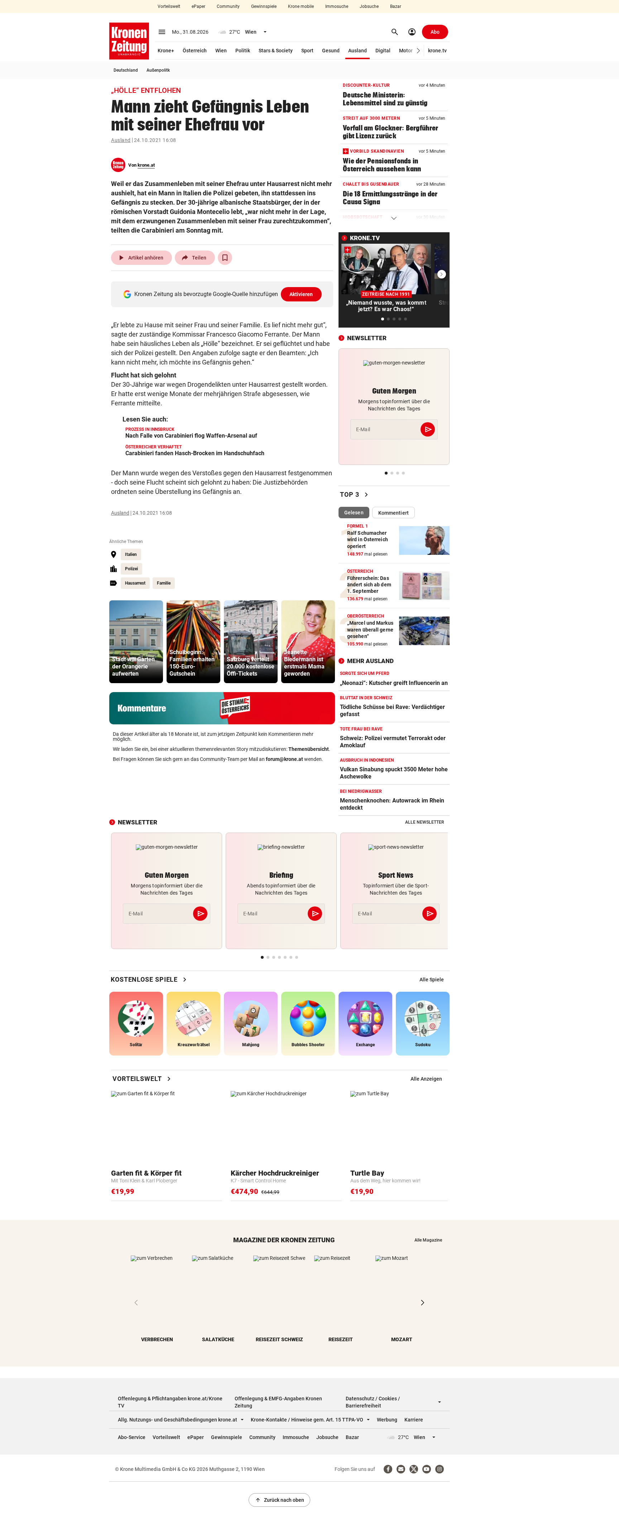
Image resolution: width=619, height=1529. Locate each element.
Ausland (357, 50)
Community (228, 6)
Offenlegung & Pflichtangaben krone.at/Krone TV (170, 1402)
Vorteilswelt (169, 6)
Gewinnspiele (264, 6)
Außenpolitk (158, 70)
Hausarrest (135, 583)
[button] (418, 50)
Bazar (395, 6)
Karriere (413, 1420)
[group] (136, 641)
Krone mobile (301, 6)
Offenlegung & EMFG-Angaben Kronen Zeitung (278, 1402)
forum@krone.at (284, 759)
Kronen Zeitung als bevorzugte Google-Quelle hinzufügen (223, 294)
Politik (242, 50)
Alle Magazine (428, 1240)
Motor (406, 50)
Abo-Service (131, 1437)
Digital (382, 50)
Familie (164, 583)
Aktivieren (301, 294)
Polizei (131, 568)
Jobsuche (369, 6)
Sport (307, 50)
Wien (221, 50)
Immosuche (336, 6)
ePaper (198, 6)
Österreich (195, 50)
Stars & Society (276, 50)
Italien (131, 554)
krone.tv (437, 50)
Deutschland (126, 70)
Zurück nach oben (279, 1500)
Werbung (387, 1420)
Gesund (331, 50)
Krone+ (166, 50)
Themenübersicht (308, 749)
